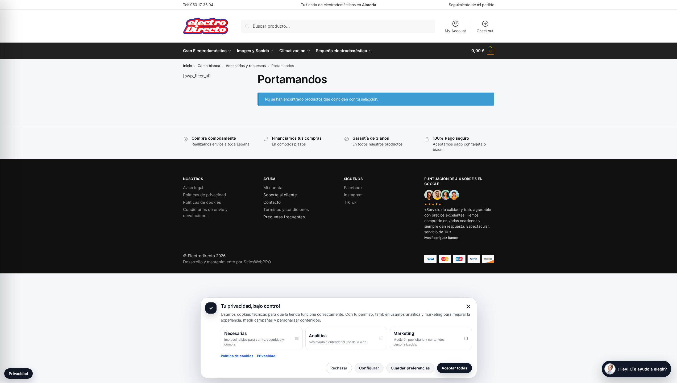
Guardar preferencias (410, 368)
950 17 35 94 (201, 4)
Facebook (353, 187)
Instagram (353, 194)
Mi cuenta (272, 187)
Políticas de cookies (202, 202)
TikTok (350, 202)
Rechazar (338, 368)
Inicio (187, 66)
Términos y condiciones (286, 209)
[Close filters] (237, 76)
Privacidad (266, 356)
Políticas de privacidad (204, 194)
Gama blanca (209, 66)
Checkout (485, 30)
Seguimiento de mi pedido (471, 4)
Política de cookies (237, 356)
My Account (455, 30)
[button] (482, 51)
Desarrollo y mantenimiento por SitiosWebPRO (227, 261)
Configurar (369, 368)
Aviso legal (193, 187)
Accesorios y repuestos (246, 66)
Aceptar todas (454, 368)
